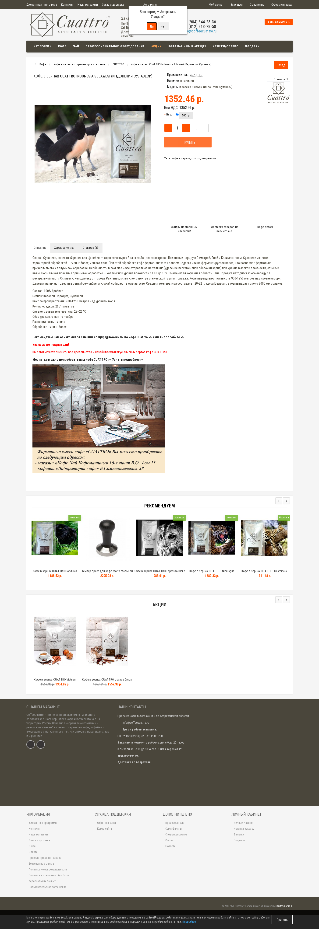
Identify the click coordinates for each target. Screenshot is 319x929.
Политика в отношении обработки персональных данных (49, 878)
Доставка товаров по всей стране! (224, 229)
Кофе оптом (265, 227)
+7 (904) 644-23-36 (199, 21)
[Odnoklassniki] (40, 744)
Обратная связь (106, 822)
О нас (32, 846)
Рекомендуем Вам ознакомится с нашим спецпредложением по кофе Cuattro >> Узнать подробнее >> (108, 337)
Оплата (33, 852)
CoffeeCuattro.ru (285, 906)
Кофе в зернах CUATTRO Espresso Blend (159, 571)
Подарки (252, 46)
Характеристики (64, 247)
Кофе (62, 46)
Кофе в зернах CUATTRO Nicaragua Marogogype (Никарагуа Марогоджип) (212, 573)
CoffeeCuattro (35, 714)
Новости (170, 846)
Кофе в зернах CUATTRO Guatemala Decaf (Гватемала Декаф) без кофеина (264, 573)
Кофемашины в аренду (187, 46)
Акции (156, 46)
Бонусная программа (41, 863)
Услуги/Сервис (226, 46)
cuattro (195, 158)
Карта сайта (104, 828)
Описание (40, 247)
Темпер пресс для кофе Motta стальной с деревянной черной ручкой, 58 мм (107, 573)
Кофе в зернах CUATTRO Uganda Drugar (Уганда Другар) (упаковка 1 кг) (107, 681)
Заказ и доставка (113, 4)
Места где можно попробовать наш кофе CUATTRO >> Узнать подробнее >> (87, 359)
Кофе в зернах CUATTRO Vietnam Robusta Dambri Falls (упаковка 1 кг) (55, 681)
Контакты (67, 4)
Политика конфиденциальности (48, 869)
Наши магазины (88, 4)
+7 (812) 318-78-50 (199, 26)
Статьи (169, 840)
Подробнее (189, 921)
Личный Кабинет (244, 822)
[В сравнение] (65, 674)
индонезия (209, 158)
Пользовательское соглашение (47, 887)
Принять (282, 920)
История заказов (244, 828)
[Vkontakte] (30, 744)
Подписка (239, 840)
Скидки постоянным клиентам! (184, 229)
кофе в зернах (181, 158)
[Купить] (44, 565)
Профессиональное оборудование (115, 46)
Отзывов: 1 (281, 79)
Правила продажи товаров (45, 857)
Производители (174, 822)
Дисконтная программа (41, 4)
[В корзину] (44, 674)
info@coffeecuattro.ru (199, 31)
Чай (76, 46)
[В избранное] (196, 128)
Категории (43, 46)
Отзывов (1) (90, 247)
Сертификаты (173, 828)
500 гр (186, 115)
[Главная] (30, 64)
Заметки (239, 834)
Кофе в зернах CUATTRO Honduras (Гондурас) (55, 573)
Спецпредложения (176, 834)
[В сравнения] (204, 128)
